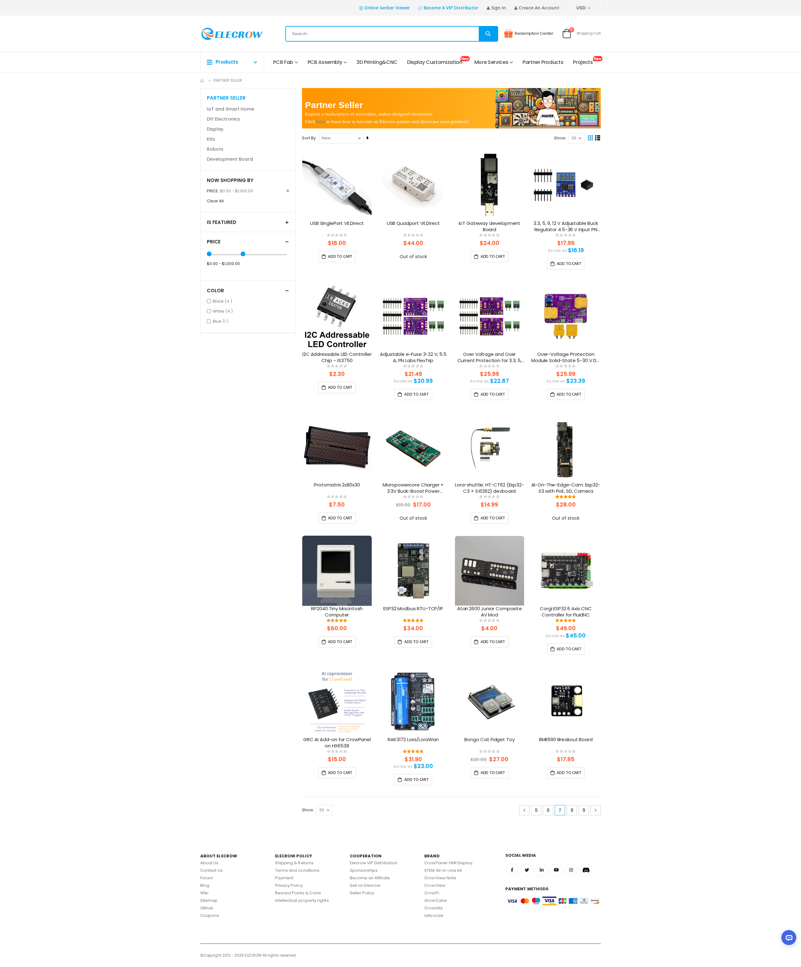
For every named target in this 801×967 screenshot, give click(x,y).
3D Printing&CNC (376, 62)
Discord (585, 870)
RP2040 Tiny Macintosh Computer (337, 612)
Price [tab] (214, 241)
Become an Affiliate (370, 878)
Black (223, 301)
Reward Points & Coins (298, 893)
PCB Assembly (325, 62)
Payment (284, 878)
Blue (221, 321)
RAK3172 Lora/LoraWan (413, 739)
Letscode (433, 915)
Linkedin (541, 870)
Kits (211, 139)
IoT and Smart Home (230, 109)
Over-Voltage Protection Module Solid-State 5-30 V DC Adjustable (565, 357)
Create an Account (539, 8)
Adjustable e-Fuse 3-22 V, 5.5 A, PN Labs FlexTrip (413, 357)
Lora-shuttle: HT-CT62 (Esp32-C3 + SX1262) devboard (489, 488)
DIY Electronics (223, 119)
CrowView (435, 885)
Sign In (498, 8)
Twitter (527, 870)
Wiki (204, 893)
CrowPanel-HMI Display (448, 863)
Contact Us (211, 870)
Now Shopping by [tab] (230, 180)
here (321, 121)
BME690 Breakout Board (566, 739)
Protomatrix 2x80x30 (337, 485)
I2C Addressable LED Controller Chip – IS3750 (337, 357)
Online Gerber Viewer (387, 8)
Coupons (209, 915)
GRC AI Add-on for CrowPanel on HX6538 (337, 742)
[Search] (488, 34)
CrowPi (431, 893)
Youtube (556, 870)
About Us (209, 863)
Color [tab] (215, 290)
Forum (206, 878)
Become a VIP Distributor (451, 8)
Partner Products (543, 62)
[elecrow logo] (222, 33)
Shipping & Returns (294, 863)
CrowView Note (440, 878)
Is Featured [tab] (221, 222)
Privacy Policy (289, 885)
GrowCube (435, 900)
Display (215, 129)
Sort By (309, 138)
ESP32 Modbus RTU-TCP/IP (413, 609)
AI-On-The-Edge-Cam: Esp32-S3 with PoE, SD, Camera (565, 488)
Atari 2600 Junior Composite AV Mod (489, 612)
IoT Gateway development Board (490, 226)
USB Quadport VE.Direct (413, 223)
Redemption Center (534, 33)
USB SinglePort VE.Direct (337, 223)
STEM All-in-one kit (443, 870)
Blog (204, 885)
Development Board (230, 159)
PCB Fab (283, 62)
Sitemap (208, 900)
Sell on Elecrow (365, 885)
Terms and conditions (297, 870)
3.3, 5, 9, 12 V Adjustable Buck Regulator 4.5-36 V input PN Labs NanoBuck (565, 226)
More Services (491, 62)
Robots (215, 149)
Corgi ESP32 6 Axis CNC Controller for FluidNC (566, 612)
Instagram (571, 870)
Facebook (512, 870)
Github (206, 908)
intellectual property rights (302, 900)
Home (202, 80)
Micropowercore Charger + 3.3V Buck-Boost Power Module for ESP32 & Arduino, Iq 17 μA (413, 488)
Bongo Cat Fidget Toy (489, 739)
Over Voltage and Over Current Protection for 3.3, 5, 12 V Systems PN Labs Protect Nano (489, 357)
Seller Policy (362, 893)
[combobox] (391, 34)
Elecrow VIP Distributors (374, 863)
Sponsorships (364, 870)
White (223, 311)
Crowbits (433, 908)
